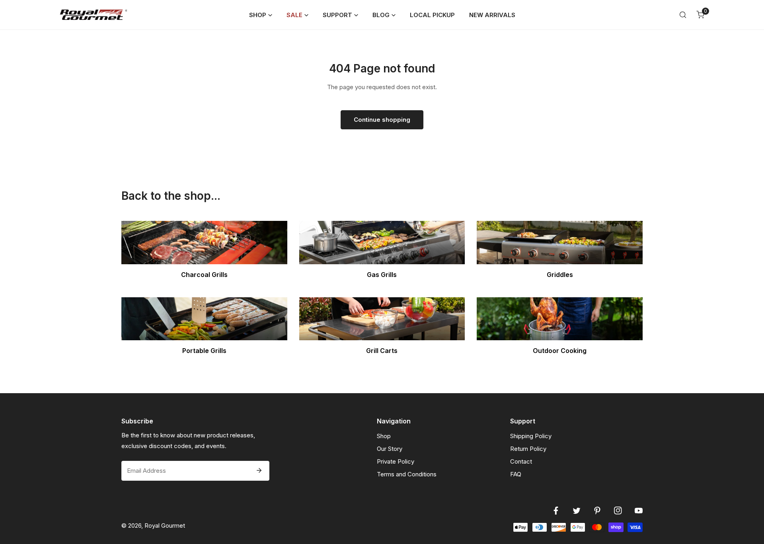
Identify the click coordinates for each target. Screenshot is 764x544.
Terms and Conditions (407, 474)
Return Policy (528, 448)
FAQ (515, 474)
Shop (384, 436)
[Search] (683, 14)
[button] (260, 15)
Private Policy (395, 461)
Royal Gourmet (164, 525)
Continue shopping (382, 119)
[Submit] (259, 470)
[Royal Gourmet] (93, 14)
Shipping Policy (531, 436)
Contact (521, 461)
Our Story (389, 448)
